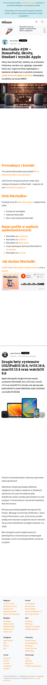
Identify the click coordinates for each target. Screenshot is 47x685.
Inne (27, 356)
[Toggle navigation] (42, 22)
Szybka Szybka (30, 640)
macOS (23, 356)
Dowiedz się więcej (28, 3)
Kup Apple (29, 646)
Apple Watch (8, 640)
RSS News (28, 621)
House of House (31, 648)
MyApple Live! (8, 629)
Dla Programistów (32, 614)
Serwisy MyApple (31, 643)
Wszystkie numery (10, 606)
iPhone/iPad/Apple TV (33, 611)
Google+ (6, 668)
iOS (19, 356)
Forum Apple (30, 603)
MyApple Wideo (9, 626)
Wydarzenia (7, 632)
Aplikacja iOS (8, 609)
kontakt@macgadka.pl (15, 187)
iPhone (6, 646)
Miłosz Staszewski (19, 174)
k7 (30, 174)
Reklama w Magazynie (11, 614)
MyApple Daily (8, 624)
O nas (27, 658)
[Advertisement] (23, 134)
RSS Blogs (29, 624)
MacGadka (7, 621)
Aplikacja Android (9, 611)
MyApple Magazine (32, 629)
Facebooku (23, 236)
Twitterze (22, 239)
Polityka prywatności (33, 666)
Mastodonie (23, 242)
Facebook (6, 658)
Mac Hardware (30, 609)
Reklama (28, 661)
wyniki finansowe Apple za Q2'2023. (17, 75)
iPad (19, 44)
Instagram (7, 666)
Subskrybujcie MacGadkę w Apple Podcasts (20, 267)
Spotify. (5, 271)
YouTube (22, 252)
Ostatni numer (8, 603)
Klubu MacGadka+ (25, 202)
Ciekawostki (32, 356)
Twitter (6, 661)
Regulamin (29, 663)
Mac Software (30, 606)
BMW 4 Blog (29, 651)
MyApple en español (32, 626)
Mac (4, 648)
